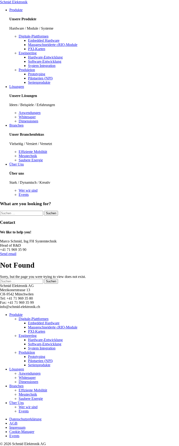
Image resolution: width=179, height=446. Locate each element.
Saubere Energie (31, 160)
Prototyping (36, 74)
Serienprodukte (39, 82)
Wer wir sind (28, 190)
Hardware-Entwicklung (45, 57)
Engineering (28, 53)
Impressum (17, 427)
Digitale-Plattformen (33, 36)
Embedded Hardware (43, 40)
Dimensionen (28, 121)
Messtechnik (28, 156)
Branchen (16, 125)
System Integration (41, 66)
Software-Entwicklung (44, 61)
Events (24, 195)
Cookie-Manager (21, 432)
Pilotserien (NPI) (40, 78)
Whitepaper (27, 117)
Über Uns (16, 164)
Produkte (16, 10)
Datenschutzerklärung (25, 419)
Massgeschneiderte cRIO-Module (52, 45)
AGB (13, 423)
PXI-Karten (36, 49)
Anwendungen (30, 113)
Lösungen (16, 87)
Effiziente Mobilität (33, 152)
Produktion (27, 70)
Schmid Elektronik (14, 2)
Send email (8, 254)
